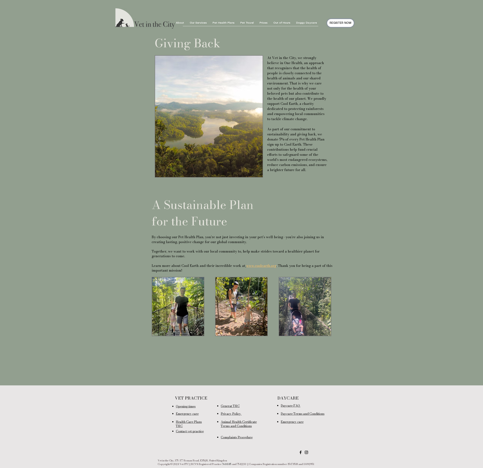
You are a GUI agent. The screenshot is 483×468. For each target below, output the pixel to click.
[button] (180, 22)
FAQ (297, 405)
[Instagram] (306, 452)
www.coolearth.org (261, 265)
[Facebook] (300, 452)
